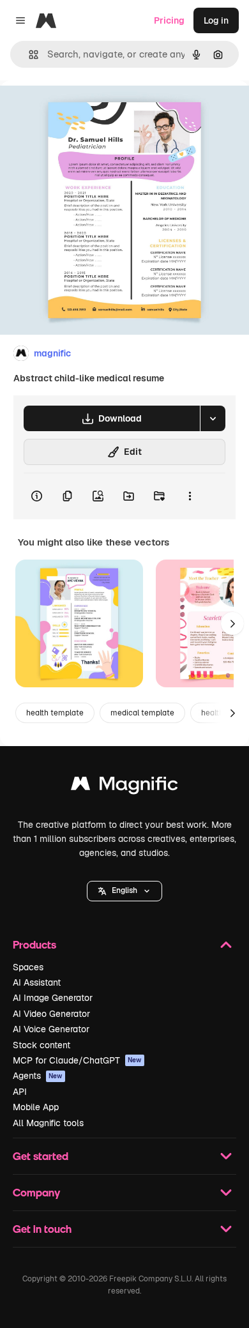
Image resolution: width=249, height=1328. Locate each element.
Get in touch (42, 1228)
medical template (142, 713)
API (20, 1091)
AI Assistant (37, 982)
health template (55, 713)
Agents (38, 1075)
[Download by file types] (212, 418)
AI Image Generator (53, 998)
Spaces (28, 967)
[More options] (189, 496)
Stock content (41, 1045)
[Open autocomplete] (28, 54)
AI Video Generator (51, 1013)
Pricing (169, 20)
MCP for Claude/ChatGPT (77, 1060)
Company (36, 1192)
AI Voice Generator (51, 1029)
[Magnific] (124, 787)
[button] (124, 891)
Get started (40, 1156)
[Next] (232, 623)
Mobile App (36, 1107)
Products (34, 944)
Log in (216, 20)
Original (82, 109)
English (124, 890)
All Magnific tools (48, 1123)
